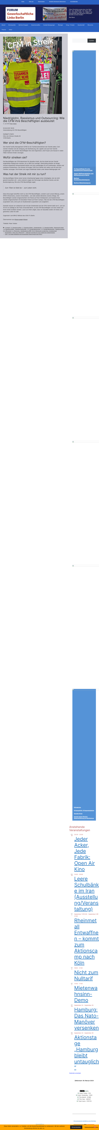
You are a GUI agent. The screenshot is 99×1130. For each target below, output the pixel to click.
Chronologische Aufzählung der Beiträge (85, 1121)
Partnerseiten (41, 1)
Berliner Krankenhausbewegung (82, 179)
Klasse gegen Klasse (21, 219)
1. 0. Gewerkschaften (15, 227)
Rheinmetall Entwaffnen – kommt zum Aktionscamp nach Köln (86, 941)
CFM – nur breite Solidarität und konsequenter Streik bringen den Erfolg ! (23, 234)
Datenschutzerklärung (91, 1127)
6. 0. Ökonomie (7, 231)
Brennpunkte (12, 25)
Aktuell (3, 25)
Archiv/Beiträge (74, 1)
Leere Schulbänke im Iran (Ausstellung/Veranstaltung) (86, 894)
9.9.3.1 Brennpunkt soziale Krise (40, 231)
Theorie (4, 29)
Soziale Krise (78, 813)
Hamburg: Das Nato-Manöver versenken (86, 1019)
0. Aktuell (7, 227)
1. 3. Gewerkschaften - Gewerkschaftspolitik (14, 229)
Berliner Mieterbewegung (82, 183)
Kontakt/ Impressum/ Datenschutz (57, 1)
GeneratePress (40, 1124)
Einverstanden (76, 1127)
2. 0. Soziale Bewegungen (33, 229)
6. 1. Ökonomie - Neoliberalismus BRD (21, 231)
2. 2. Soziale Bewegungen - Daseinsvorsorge (52, 229)
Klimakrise (77, 807)
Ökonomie (90, 25)
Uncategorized (53, 231)
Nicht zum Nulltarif (86, 975)
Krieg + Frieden (70, 25)
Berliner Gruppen (23, 25)
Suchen (74, 37)
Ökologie (60, 25)
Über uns (31, 1)
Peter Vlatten (13, 123)
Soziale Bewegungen (49, 25)
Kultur (10, 29)
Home (22, 1)
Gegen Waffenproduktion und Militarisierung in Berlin (84, 174)
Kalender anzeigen (75, 1073)
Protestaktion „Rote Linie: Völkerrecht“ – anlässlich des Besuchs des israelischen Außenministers (30, 232)
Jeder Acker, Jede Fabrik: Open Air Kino (84, 854)
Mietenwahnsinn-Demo (86, 994)
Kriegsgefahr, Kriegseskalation (84, 810)
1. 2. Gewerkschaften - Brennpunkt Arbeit (52, 227)
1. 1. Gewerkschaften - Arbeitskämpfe (31, 227)
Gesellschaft (81, 25)
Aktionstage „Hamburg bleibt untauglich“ (86, 1052)
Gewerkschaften (35, 25)
